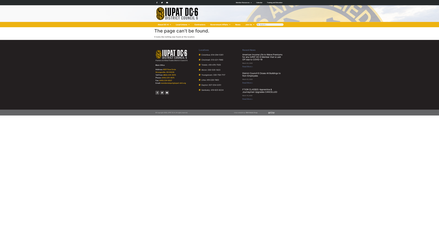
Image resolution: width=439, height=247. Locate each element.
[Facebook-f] (156, 2)
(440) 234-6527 (165, 80)
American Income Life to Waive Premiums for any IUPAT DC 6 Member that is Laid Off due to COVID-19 (262, 57)
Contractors (199, 24)
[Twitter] (162, 2)
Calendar (259, 2)
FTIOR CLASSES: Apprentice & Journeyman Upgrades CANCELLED (259, 90)
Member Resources (243, 2)
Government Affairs (219, 24)
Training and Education (274, 2)
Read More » (247, 67)
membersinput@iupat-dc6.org (173, 83)
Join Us (248, 24)
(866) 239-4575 (169, 75)
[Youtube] (167, 2)
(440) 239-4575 (168, 78)
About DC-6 (163, 24)
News (237, 24)
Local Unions (181, 24)
